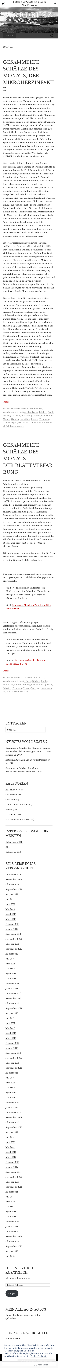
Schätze (7, 688)
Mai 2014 (10, 1206)
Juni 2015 (10, 1142)
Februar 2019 (12, 924)
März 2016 (11, 1097)
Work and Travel (27, 422)
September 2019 (14, 889)
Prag (43, 684)
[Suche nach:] (52, 36)
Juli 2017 (10, 1018)
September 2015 (14, 1127)
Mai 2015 (10, 1147)
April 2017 (11, 1033)
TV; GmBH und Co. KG (32, 677)
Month (6, 419)
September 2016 (14, 1068)
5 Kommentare (20, 691)
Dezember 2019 (13, 874)
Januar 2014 (12, 1226)
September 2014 (14, 1187)
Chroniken (11, 794)
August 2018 (12, 954)
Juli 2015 (10, 1137)
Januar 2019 (12, 929)
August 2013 (12, 1251)
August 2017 (12, 1013)
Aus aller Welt (13, 789)
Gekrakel (10, 799)
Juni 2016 (10, 1082)
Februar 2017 (12, 1043)
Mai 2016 (10, 1087)
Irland (37, 415)
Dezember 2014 (13, 1172)
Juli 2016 (10, 1078)
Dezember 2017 (13, 993)
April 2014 (11, 1211)
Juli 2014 (10, 1197)
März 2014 (11, 1216)
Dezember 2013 (13, 1231)
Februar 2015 (12, 1162)
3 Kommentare (16, 426)
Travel (6, 422)
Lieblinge (27, 684)
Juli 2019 (10, 899)
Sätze (49, 684)
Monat (49, 415)
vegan (14, 422)
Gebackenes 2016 (14, 842)
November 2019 (14, 879)
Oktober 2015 (12, 1122)
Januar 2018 (12, 988)
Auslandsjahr (31, 412)
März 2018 (11, 978)
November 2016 (14, 1058)
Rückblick (25, 419)
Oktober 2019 (12, 884)
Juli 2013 (10, 1256)
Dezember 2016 (13, 1053)
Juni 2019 (10, 904)
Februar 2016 (12, 1102)
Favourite (8, 684)
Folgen (11, 1293)
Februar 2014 (12, 1221)
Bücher (43, 412)
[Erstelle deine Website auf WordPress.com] (29, 3)
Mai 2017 (10, 1028)
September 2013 (14, 1246)
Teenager (44, 419)
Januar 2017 (12, 1048)
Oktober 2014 (12, 1182)
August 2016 (12, 1073)
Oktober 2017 (12, 1003)
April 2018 (11, 973)
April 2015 (11, 1152)
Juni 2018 (10, 963)
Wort (33, 688)
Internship (27, 415)
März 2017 (11, 1038)
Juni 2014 (10, 1201)
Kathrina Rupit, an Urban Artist (22, 760)
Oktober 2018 (12, 944)
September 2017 (14, 1008)
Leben (17, 684)
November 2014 (14, 1177)
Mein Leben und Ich (31, 408)
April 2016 (11, 1092)
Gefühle (16, 415)
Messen (12, 814)
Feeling (7, 415)
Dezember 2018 (13, 934)
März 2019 (11, 919)
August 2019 (12, 894)
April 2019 (11, 914)
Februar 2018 (12, 983)
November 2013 (14, 1236)
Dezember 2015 (13, 1112)
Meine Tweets (13, 1338)
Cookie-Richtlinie (38, 1356)
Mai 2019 (10, 909)
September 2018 (14, 949)
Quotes (15, 419)
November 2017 (14, 998)
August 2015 (12, 1132)
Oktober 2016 (12, 1063)
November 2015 (14, 1117)
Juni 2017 (10, 1023)
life (43, 415)
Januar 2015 (12, 1167)
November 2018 (14, 939)
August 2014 (12, 1192)
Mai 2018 (10, 968)
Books (51, 412)
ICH (8, 847)
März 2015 (11, 1157)
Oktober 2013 (12, 1241)
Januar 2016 (12, 1107)
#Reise (27, 681)
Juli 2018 (10, 959)
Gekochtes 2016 (13, 852)
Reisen (34, 419)
